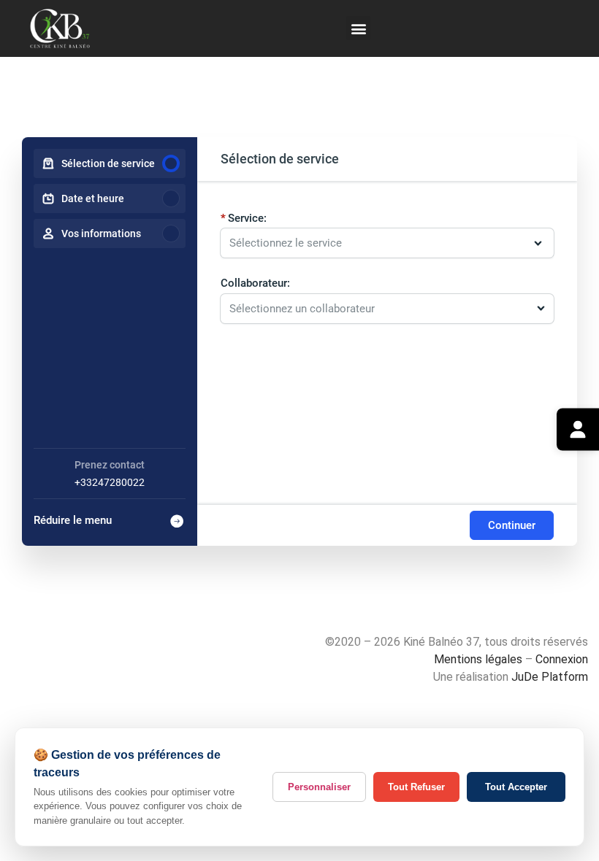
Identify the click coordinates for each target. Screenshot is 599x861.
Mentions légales (478, 659)
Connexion (561, 659)
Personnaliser (319, 786)
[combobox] (379, 308)
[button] (358, 28)
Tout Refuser (416, 786)
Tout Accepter (516, 786)
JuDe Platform (549, 677)
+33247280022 (110, 482)
